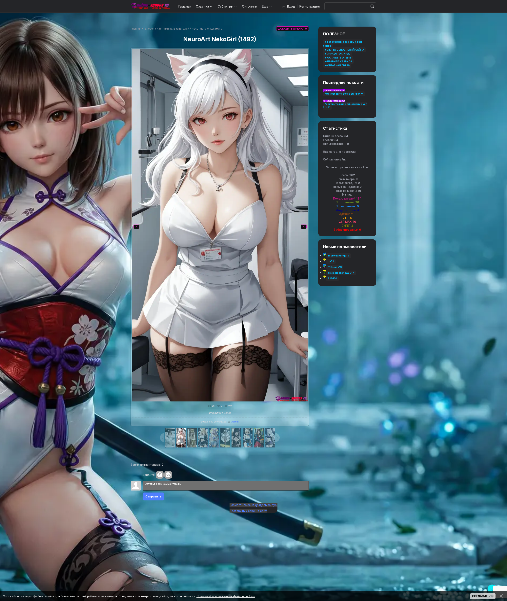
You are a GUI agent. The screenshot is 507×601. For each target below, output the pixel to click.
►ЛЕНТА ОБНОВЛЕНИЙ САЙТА (344, 49)
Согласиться (483, 596)
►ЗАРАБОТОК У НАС (338, 53)
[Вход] (160, 475)
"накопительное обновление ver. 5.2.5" (345, 106)
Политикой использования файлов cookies (225, 596)
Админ (235, 421)
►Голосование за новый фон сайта (342, 43)
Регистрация (309, 6)
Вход (291, 6)
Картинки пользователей (173, 28)
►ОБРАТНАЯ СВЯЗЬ (337, 65)
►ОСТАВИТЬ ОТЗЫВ (338, 57)
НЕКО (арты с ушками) (206, 28)
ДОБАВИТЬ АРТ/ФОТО (292, 28)
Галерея (149, 28)
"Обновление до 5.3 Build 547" (344, 93)
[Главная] (150, 6)
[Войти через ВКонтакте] (168, 475)
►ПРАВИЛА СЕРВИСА (338, 61)
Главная (136, 28)
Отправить (153, 496)
